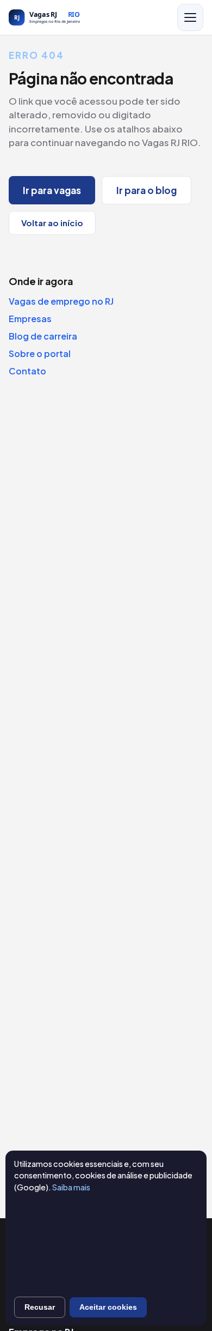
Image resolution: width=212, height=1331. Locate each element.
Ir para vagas (52, 190)
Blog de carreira (43, 336)
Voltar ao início (52, 222)
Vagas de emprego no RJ (61, 301)
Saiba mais (71, 1187)
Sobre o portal (40, 353)
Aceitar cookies (108, 1307)
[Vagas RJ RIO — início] (68, 17)
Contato (27, 371)
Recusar (39, 1307)
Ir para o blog (146, 190)
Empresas (30, 318)
